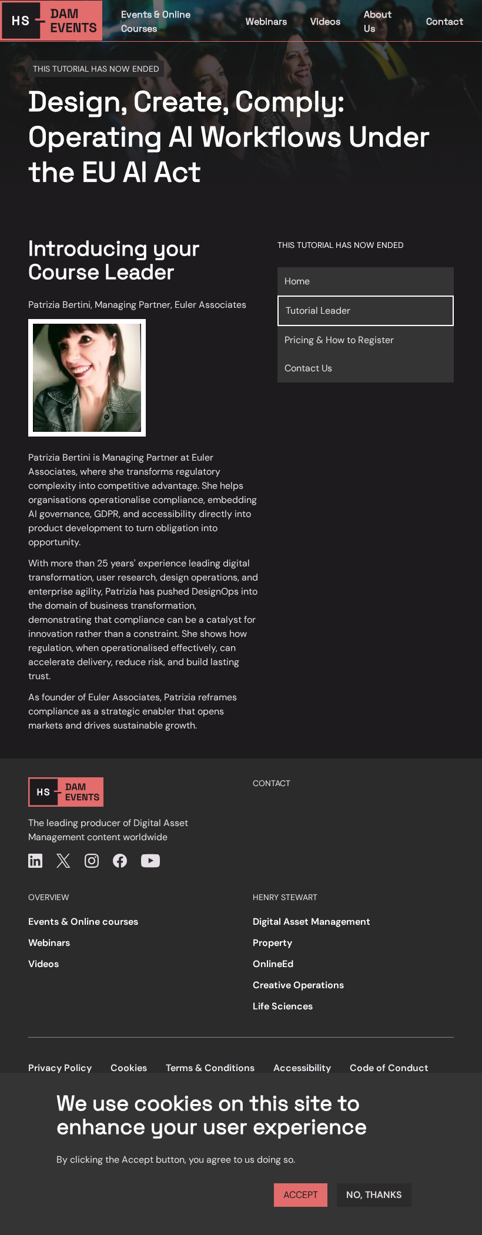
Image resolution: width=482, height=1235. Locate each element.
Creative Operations (298, 985)
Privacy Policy (60, 1068)
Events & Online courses (83, 921)
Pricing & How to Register (339, 340)
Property (272, 943)
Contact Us (308, 368)
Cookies (129, 1068)
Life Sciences (283, 1006)
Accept (300, 1195)
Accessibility (302, 1068)
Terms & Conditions (210, 1068)
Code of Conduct (389, 1068)
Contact (444, 21)
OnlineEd (273, 964)
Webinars (266, 21)
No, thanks (374, 1195)
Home (297, 281)
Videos (325, 21)
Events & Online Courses (155, 21)
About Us (377, 21)
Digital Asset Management (311, 921)
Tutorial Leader (318, 310)
